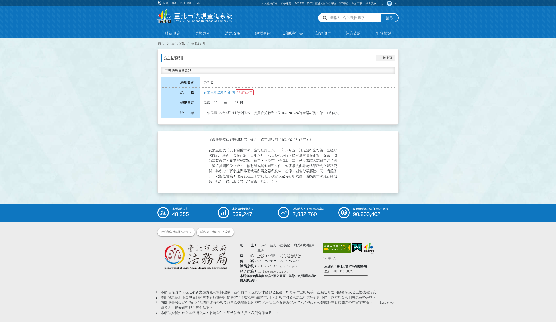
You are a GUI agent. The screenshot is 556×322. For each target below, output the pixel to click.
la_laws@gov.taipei (273, 271)
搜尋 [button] (389, 18)
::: (2, 41)
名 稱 (187, 92)
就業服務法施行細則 (219, 92)
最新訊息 (172, 33)
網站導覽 (286, 3)
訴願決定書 (293, 33)
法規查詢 (233, 33)
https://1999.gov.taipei (277, 266)
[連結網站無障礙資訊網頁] (337, 248)
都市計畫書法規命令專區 (321, 3)
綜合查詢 (353, 33)
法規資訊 (178, 43)
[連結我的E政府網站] (357, 248)
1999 (260, 255)
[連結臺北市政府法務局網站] (195, 257)
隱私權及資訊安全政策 (215, 231)
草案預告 (323, 33)
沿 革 (187, 113)
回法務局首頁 (269, 3)
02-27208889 (291, 255)
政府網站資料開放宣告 (176, 231)
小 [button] (383, 3)
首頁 (161, 43)
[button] (385, 58)
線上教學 (371, 3)
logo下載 (357, 3)
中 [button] (389, 3)
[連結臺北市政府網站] (369, 248)
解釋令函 (263, 33)
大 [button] (396, 3)
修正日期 (187, 102)
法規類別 (202, 33)
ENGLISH (299, 3)
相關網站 (383, 33)
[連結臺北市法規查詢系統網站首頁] (195, 16)
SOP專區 (343, 3)
